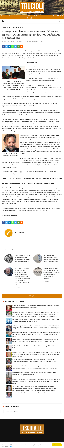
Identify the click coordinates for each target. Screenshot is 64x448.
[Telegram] (15, 46)
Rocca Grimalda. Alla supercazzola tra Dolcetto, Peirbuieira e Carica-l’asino (35, 393)
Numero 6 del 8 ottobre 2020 (15, 27)
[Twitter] (6, 46)
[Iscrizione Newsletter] (32, 429)
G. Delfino (28, 41)
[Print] (21, 46)
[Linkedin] (9, 46)
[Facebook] (3, 46)
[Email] (18, 46)
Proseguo (57, 445)
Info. (11, 446)
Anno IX (4, 27)
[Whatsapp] (12, 46)
